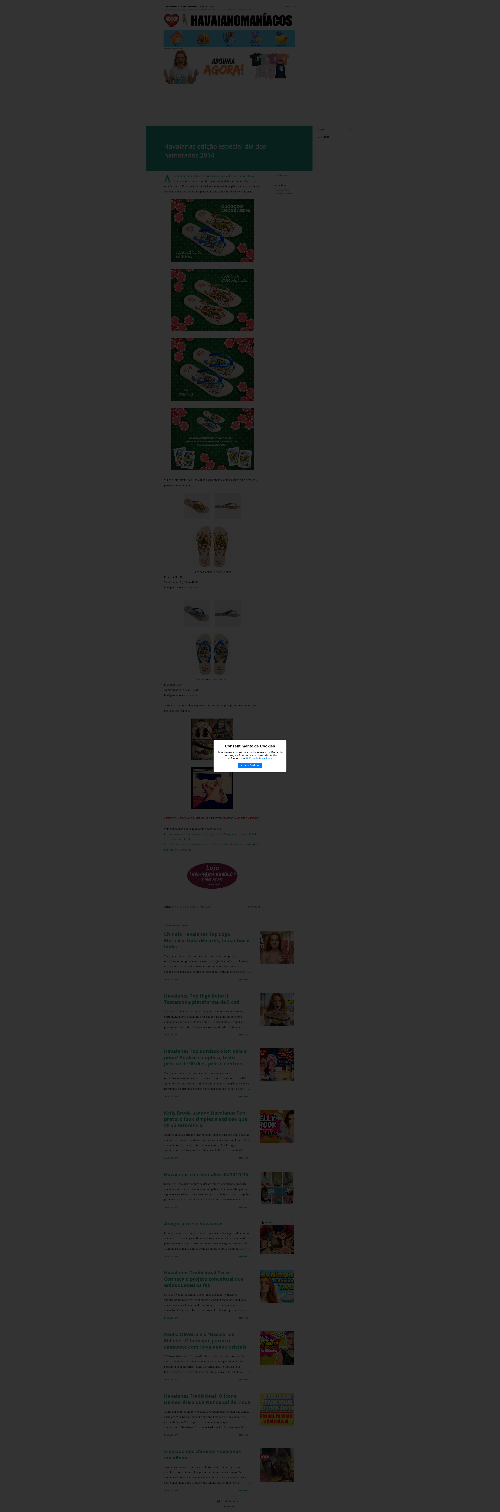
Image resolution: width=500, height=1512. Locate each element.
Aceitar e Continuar (250, 765)
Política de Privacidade (259, 758)
